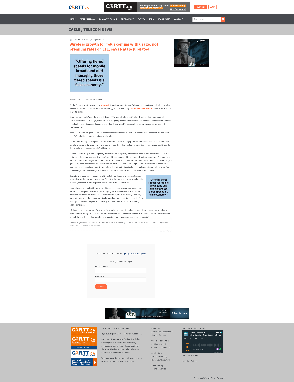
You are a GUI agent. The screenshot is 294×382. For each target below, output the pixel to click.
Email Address (101, 266)
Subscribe (200, 7)
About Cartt (164, 19)
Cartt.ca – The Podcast (161, 347)
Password (99, 276)
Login (212, 7)
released (104, 105)
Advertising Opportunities (162, 331)
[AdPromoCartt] (84, 362)
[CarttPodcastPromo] (84, 353)
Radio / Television (108, 19)
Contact (178, 19)
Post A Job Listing (159, 356)
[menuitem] (73, 19)
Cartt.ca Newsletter (159, 344)
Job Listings (156, 353)
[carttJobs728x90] (147, 7)
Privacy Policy (157, 365)
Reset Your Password (160, 359)
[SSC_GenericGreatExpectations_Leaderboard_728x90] (147, 313)
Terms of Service (158, 368)
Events (141, 19)
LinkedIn (185, 361)
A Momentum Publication (122, 339)
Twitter (194, 361)
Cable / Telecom (87, 19)
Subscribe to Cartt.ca (160, 340)
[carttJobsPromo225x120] (84, 342)
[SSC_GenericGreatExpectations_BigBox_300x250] (191, 52)
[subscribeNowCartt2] (84, 330)
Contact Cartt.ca (158, 335)
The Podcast (127, 19)
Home (73, 19)
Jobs (151, 19)
